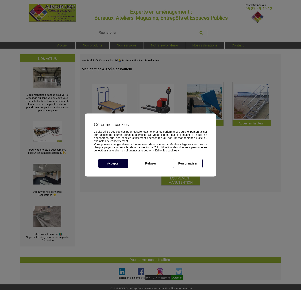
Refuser (150, 163)
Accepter (113, 163)
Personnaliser (187, 163)
